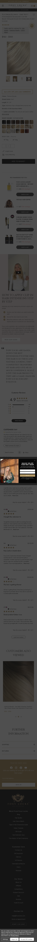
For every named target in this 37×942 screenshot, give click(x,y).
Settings (5, 939)
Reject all (14, 939)
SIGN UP (27, 475)
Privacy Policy (14, 935)
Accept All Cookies (27, 939)
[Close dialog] (35, 460)
